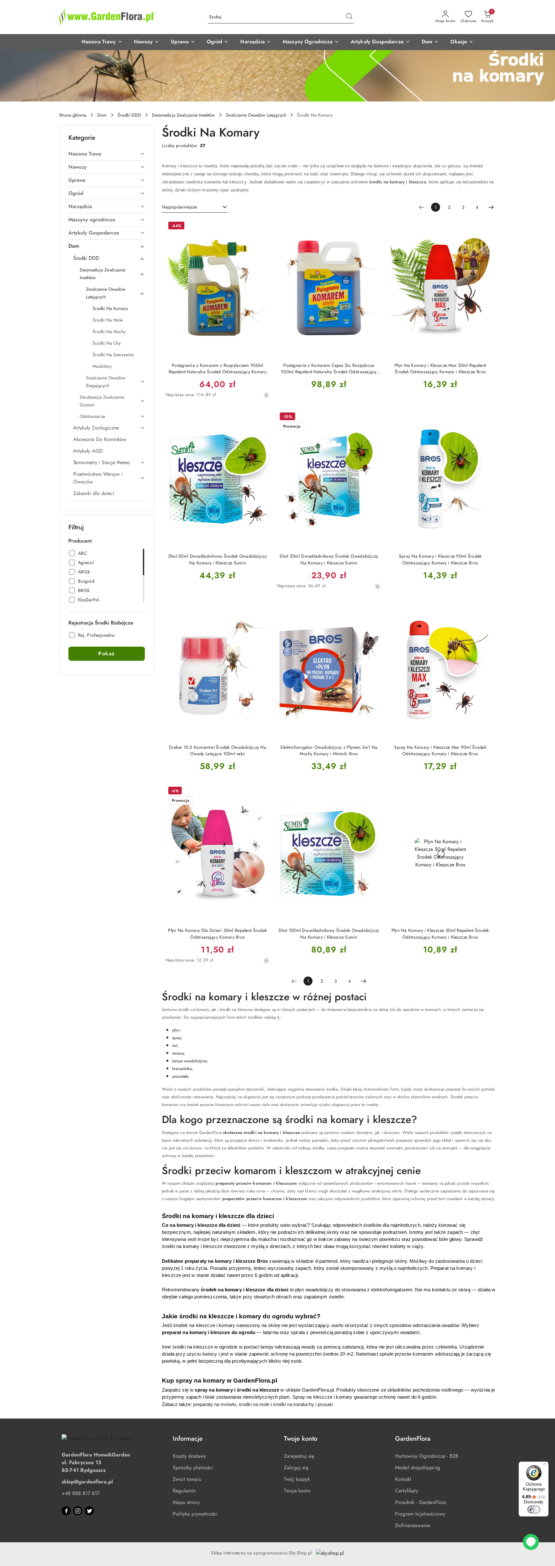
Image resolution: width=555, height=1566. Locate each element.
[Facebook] (66, 1510)
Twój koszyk (297, 1479)
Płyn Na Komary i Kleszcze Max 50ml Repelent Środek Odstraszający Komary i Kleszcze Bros (440, 368)
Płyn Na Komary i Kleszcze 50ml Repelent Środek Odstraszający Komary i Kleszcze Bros (440, 933)
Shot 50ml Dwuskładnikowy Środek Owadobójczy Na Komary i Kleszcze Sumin (217, 559)
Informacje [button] (188, 1438)
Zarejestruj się (299, 1456)
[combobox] (195, 207)
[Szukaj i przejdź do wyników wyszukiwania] (349, 17)
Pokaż (106, 653)
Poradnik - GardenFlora (420, 1502)
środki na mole (254, 1404)
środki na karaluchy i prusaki (303, 1404)
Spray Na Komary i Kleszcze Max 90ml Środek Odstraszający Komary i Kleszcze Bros (440, 750)
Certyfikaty (406, 1490)
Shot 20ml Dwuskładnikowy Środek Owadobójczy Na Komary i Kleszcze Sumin (328, 559)
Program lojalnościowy (420, 1513)
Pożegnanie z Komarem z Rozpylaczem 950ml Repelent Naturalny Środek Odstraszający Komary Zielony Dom (218, 368)
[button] (102, 42)
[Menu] (545, 1465)
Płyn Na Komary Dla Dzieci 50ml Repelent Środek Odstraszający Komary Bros (217, 933)
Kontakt (403, 1479)
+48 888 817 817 (81, 1493)
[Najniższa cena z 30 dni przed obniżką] (266, 395)
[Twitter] (89, 1510)
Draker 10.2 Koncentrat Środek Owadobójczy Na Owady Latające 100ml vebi (217, 750)
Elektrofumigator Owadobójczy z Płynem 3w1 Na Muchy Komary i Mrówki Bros (328, 750)
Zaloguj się (296, 1467)
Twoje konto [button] (300, 1438)
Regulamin (184, 1490)
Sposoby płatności (193, 1467)
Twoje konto (297, 1490)
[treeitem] (106, 153)
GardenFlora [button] (412, 1438)
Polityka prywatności (195, 1513)
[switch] (533, 1509)
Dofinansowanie (412, 1525)
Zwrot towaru (187, 1479)
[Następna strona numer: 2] (491, 207)
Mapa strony (186, 1502)
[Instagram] (77, 1510)
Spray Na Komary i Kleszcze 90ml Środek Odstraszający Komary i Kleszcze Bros (440, 559)
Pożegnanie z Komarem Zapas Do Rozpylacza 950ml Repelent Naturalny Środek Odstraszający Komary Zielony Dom (329, 368)
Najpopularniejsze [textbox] (179, 207)
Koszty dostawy (189, 1456)
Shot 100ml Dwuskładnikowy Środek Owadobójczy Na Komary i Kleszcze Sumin (328, 933)
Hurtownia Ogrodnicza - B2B (426, 1456)
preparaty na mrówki (214, 1404)
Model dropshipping (417, 1467)
